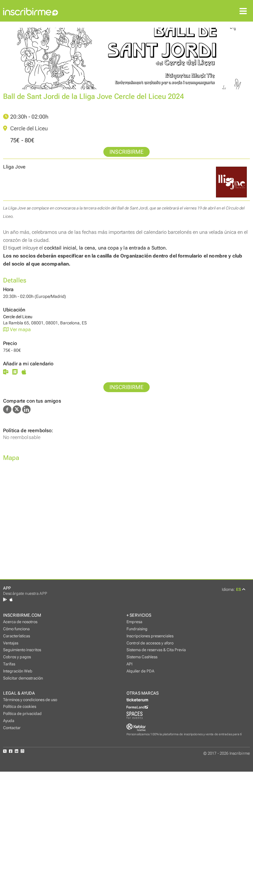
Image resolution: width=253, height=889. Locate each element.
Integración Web (17, 671)
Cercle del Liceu (28, 128)
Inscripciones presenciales (149, 636)
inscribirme (126, 152)
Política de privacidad (22, 713)
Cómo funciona (16, 629)
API (129, 664)
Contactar (12, 727)
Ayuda (8, 720)
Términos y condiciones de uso (30, 699)
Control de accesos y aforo (149, 643)
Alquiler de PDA (140, 671)
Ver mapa (20, 329)
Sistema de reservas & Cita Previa (156, 649)
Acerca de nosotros (20, 621)
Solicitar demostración (23, 678)
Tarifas (9, 664)
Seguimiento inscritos (22, 649)
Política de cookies (19, 706)
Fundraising (136, 629)
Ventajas (10, 643)
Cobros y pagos (17, 657)
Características (16, 636)
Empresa (134, 621)
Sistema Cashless (141, 657)
